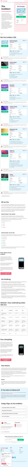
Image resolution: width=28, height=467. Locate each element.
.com (4, 448)
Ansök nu (20, 16)
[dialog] (6, 459)
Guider (20, 449)
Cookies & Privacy (2, 463)
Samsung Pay (2, 269)
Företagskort (4, 227)
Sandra (5, 422)
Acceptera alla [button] (4, 463)
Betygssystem (11, 451)
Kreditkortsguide (21, 451)
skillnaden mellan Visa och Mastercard (11, 392)
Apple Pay (9, 268)
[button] (6, 465)
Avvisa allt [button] (8, 463)
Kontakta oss (11, 450)
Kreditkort (3, 222)
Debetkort (3, 225)
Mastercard (22, 204)
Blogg (20, 450)
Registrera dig (20, 439)
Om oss (11, 449)
